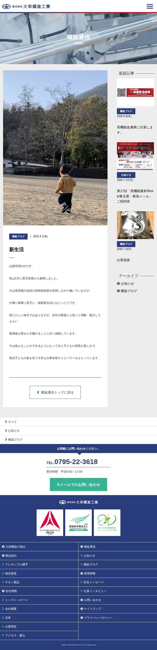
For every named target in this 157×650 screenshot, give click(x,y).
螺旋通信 (89, 546)
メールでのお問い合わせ (80, 485)
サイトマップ (92, 608)
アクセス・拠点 (15, 635)
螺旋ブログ (129, 291)
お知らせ (127, 283)
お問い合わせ (92, 600)
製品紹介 (11, 555)
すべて (12, 421)
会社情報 (11, 591)
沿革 (8, 617)
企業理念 (11, 626)
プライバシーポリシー (98, 617)
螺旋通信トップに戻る (57, 392)
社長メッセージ (94, 582)
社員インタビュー (95, 591)
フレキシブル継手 (16, 564)
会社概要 (11, 608)
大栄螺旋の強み (16, 546)
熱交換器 (11, 573)
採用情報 (89, 573)
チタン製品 (12, 582)
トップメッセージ (16, 600)
